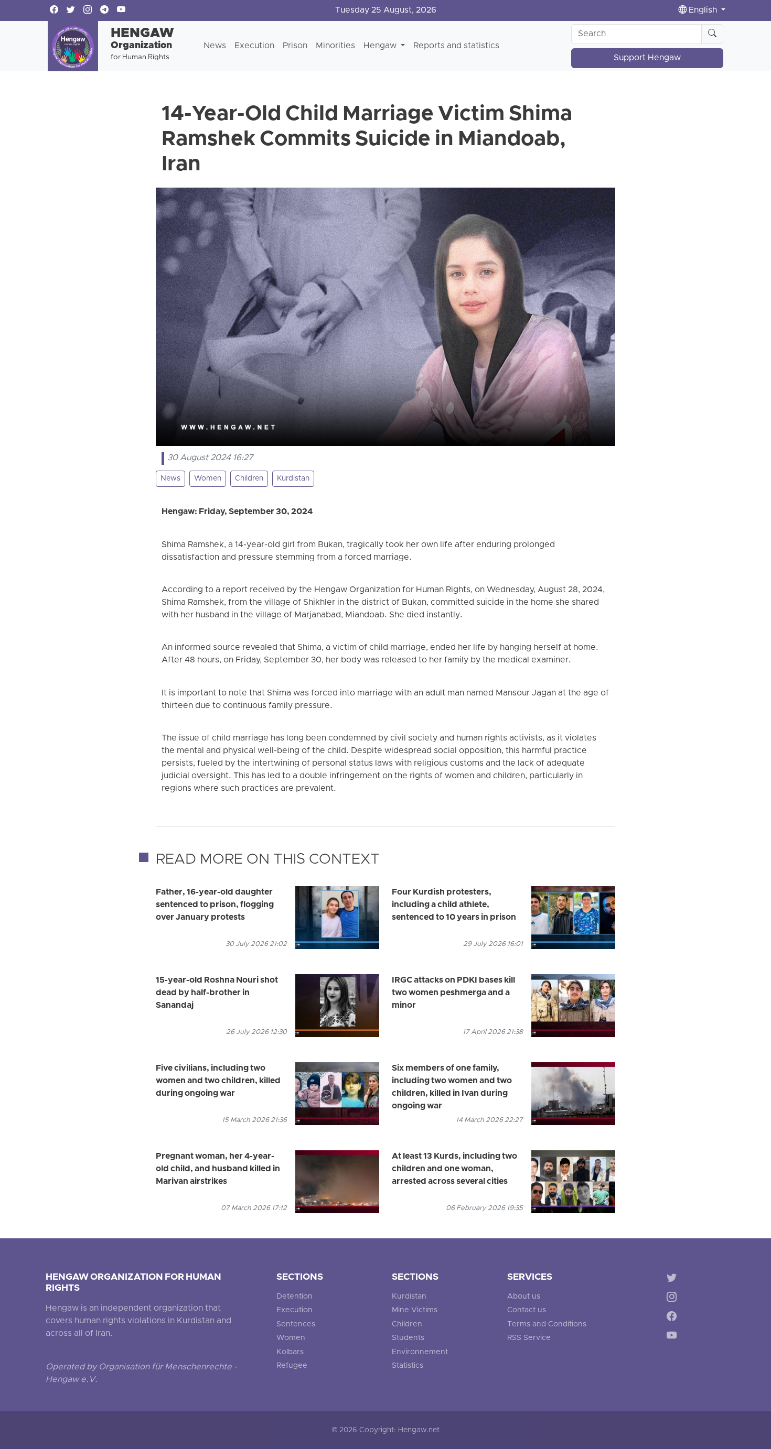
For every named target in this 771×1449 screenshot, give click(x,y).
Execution (254, 46)
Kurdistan (293, 479)
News (215, 46)
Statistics (407, 1366)
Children (249, 479)
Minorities (335, 46)
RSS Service (529, 1338)
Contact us (526, 1310)
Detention (294, 1297)
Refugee (291, 1366)
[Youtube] (674, 1337)
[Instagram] (674, 1298)
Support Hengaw (647, 58)
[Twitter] (674, 1279)
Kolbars (290, 1352)
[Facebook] (674, 1318)
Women (207, 479)
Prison (295, 46)
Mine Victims (414, 1310)
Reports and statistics (456, 46)
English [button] (703, 10)
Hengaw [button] (381, 46)
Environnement (420, 1352)
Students (408, 1338)
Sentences (295, 1325)
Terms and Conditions (546, 1325)
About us (523, 1297)
